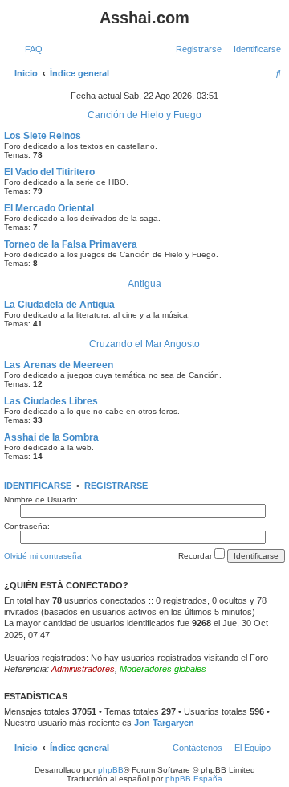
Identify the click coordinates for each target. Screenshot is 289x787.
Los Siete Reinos (42, 135)
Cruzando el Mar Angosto (144, 344)
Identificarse (37, 485)
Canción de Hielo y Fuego (144, 115)
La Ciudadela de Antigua (59, 304)
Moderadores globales (163, 669)
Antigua (144, 284)
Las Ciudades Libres (51, 401)
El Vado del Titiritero (49, 172)
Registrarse (116, 485)
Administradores (83, 669)
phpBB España (193, 778)
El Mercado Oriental (49, 208)
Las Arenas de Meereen (58, 365)
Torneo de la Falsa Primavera (70, 244)
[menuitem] (30, 49)
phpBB (111, 769)
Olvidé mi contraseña (43, 555)
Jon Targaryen (164, 723)
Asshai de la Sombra (51, 437)
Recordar (196, 555)
